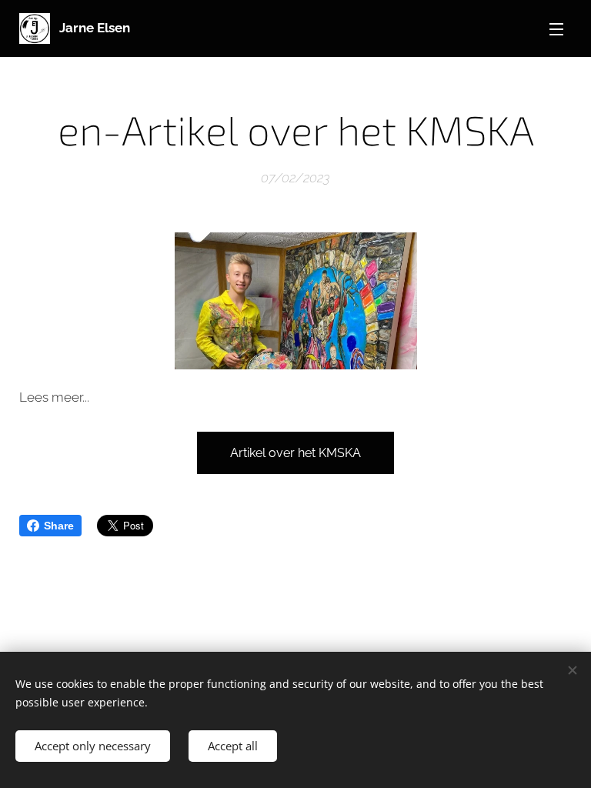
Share (59, 525)
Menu (556, 28)
